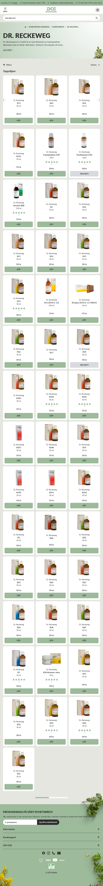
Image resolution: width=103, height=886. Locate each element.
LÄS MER (7, 49)
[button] (7, 65)
